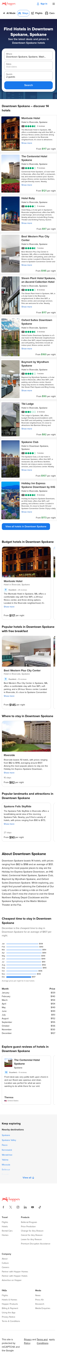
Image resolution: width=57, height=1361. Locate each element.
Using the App (8, 1313)
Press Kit (39, 1300)
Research (39, 1304)
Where (9, 54)
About (4, 1259)
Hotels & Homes (9, 1300)
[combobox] (26, 57)
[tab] (9, 13)
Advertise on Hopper (12, 1280)
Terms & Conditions (11, 1321)
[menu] (53, 4)
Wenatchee (7, 1155)
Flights (5, 1222)
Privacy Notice (8, 1317)
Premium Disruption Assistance (35, 1244)
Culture (5, 1263)
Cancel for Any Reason (32, 1235)
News (38, 1295)
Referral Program (29, 1222)
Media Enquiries (42, 1308)
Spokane (6, 1135)
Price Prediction (28, 1227)
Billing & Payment (10, 1308)
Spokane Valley (9, 1140)
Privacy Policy (28, 1341)
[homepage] (9, 4)
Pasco (4, 1145)
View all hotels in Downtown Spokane (25, 526)
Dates (8, 64)
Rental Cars (7, 1231)
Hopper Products (10, 1304)
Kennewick (7, 1150)
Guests (9, 74)
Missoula (6, 1165)
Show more (26, 143)
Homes (5, 1235)
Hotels (5, 1227)
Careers (5, 1267)
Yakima (5, 1160)
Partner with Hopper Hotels (15, 1276)
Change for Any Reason (32, 1231)
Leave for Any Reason (31, 1239)
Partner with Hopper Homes (15, 1272)
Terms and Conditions (42, 1341)
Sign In (44, 4)
